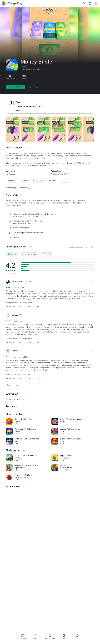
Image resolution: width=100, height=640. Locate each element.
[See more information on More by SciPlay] (26, 414)
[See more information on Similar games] (24, 450)
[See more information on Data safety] (22, 195)
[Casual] (25, 180)
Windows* (62, 174)
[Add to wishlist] (37, 87)
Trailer (50, 35)
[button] (13, 129)
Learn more (19, 110)
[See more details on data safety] (14, 237)
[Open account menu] (96, 3)
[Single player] (38, 180)
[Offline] (65, 180)
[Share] (30, 87)
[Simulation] (12, 180)
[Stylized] (52, 180)
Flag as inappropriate (17, 486)
